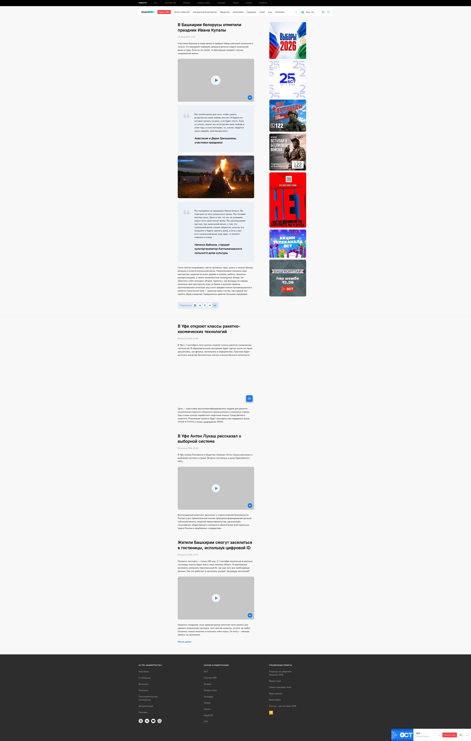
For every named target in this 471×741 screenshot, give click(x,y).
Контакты (143, 690)
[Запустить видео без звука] (250, 97)
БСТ (155, 3)
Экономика (238, 12)
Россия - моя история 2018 (282, 706)
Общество (225, 12)
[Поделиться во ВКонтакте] (200, 305)
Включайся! (275, 699)
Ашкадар (221, 3)
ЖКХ (270, 12)
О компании (145, 677)
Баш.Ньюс (144, 671)
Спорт (262, 12)
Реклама (143, 712)
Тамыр (235, 3)
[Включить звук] (249, 398)
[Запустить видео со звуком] (216, 80)
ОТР (206, 721)
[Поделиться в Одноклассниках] (205, 305)
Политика (279, 12)
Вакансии (143, 684)
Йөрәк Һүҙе (275, 681)
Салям (249, 3)
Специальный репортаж (205, 12)
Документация (146, 706)
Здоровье (251, 12)
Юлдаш (186, 3)
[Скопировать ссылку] (215, 305)
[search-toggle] (328, 12)
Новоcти (143, 3)
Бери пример (275, 693)
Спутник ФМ (170, 3)
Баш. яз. (310, 12)
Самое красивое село (280, 687)
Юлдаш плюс (203, 3)
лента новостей (182, 12)
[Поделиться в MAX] (195, 305)
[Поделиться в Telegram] (210, 305)
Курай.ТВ (263, 3)
